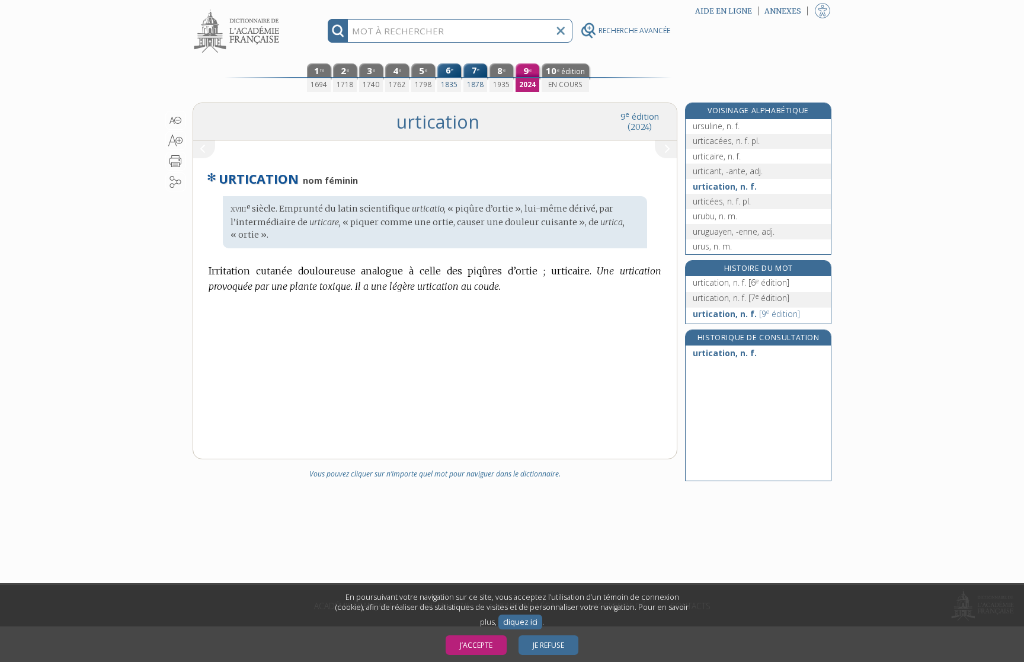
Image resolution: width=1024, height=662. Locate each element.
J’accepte (476, 645)
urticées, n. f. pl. (722, 201)
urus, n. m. (712, 246)
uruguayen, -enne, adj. (734, 231)
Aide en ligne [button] (723, 11)
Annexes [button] (782, 11)
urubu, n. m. (715, 216)
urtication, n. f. (725, 186)
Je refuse (548, 645)
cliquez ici (520, 622)
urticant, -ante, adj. (728, 171)
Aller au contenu (238, 10)
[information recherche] (338, 31)
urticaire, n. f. (717, 156)
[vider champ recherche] (560, 31)
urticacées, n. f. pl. (726, 140)
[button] (175, 120)
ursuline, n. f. (716, 126)
